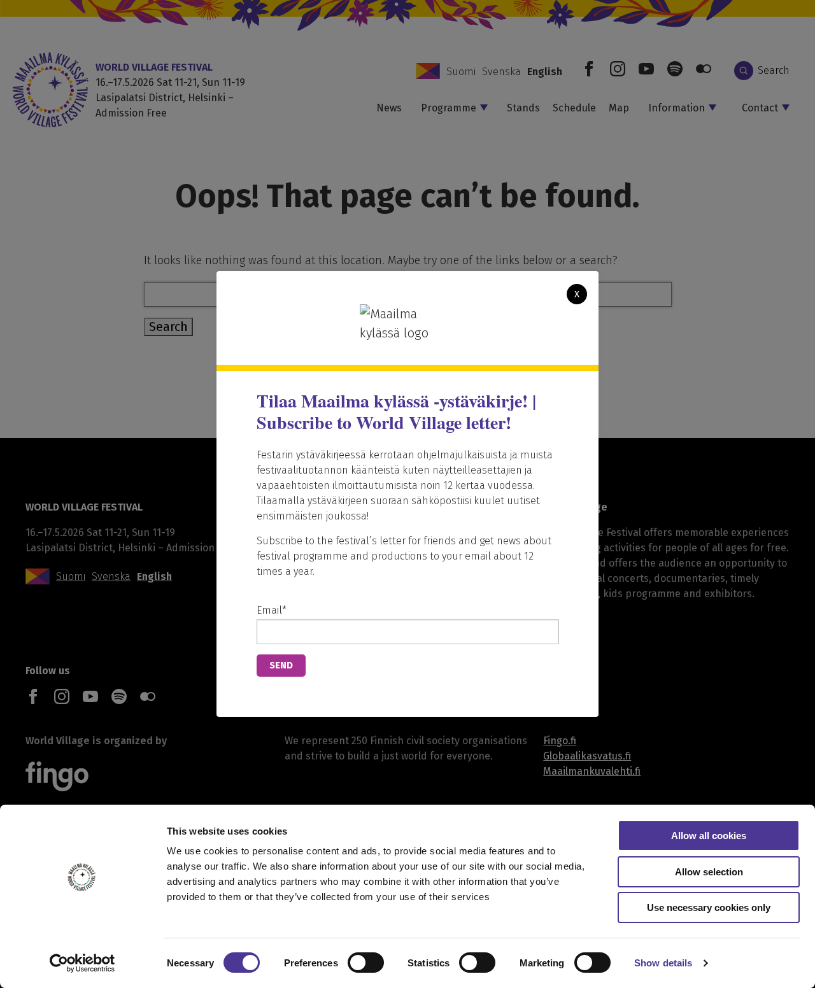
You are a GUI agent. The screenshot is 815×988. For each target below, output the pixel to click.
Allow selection (709, 871)
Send (281, 665)
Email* (272, 610)
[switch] (366, 962)
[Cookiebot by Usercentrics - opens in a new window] (82, 963)
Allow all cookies (708, 835)
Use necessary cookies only (708, 907)
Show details (663, 962)
